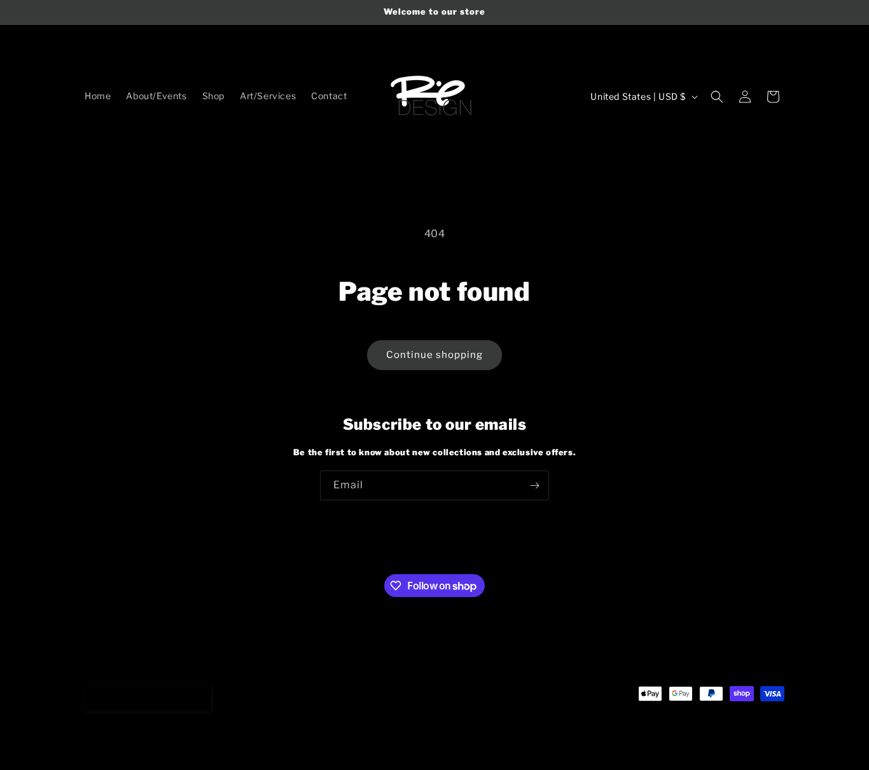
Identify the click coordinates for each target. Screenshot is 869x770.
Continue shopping (434, 355)
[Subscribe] (534, 485)
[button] (717, 97)
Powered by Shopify (193, 743)
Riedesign (134, 743)
